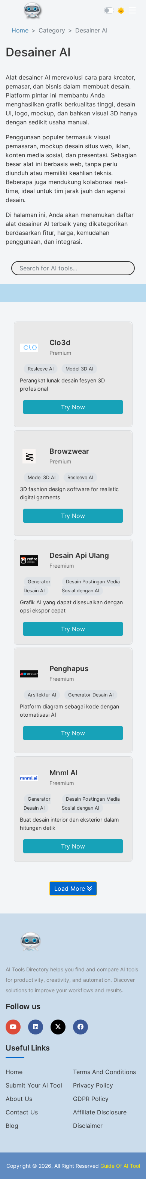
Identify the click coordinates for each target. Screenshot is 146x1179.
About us (19, 1098)
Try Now (73, 407)
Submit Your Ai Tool (34, 1085)
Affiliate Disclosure (100, 1112)
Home (20, 30)
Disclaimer (88, 1125)
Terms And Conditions (104, 1072)
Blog (12, 1125)
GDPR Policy (91, 1098)
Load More (70, 888)
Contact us (22, 1112)
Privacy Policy (93, 1085)
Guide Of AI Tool (120, 1166)
